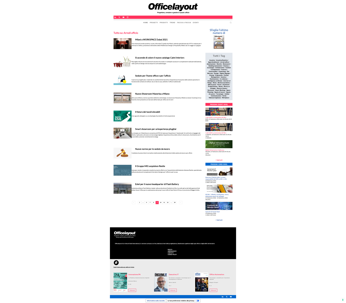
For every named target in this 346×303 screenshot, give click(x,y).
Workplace (225, 98)
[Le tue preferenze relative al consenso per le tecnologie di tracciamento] (343, 300)
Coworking (222, 71)
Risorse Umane (222, 88)
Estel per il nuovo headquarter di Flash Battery (157, 184)
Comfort (228, 68)
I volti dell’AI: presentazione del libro (215, 117)
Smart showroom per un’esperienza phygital (155, 129)
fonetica (223, 77)
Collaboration (219, 68)
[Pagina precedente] (133, 202)
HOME (145, 22)
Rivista (170, 249)
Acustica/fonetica (222, 60)
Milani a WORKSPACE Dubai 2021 (151, 39)
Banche (219, 64)
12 (167, 202)
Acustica (212, 60)
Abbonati (132, 290)
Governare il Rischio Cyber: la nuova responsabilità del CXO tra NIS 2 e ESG (216, 178)
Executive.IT (174, 274)
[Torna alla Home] (172, 8)
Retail (221, 86)
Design (216, 73)
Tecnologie (219, 94)
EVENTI (196, 22)
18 (174, 202)
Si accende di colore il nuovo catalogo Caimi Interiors (159, 57)
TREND (172, 22)
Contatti (171, 253)
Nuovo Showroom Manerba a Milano (152, 93)
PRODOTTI (164, 22)
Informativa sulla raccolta (156, 301)
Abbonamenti (172, 251)
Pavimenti (226, 85)
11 (164, 202)
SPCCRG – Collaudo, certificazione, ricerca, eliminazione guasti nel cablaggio (217, 195)
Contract (224, 69)
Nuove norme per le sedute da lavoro (152, 149)
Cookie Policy (172, 254)
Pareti (219, 85)
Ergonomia (219, 75)
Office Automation (216, 274)
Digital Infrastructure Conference (214, 150)
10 (160, 202)
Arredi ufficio (224, 62)
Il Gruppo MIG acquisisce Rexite (150, 166)
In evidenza (223, 79)
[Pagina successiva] (180, 202)
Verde (224, 96)
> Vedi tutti (219, 160)
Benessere (226, 64)
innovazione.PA (134, 274)
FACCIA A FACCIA (184, 22)
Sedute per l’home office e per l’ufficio (153, 75)
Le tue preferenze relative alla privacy (181, 301)
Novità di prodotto (224, 83)
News (215, 83)
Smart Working (220, 90)
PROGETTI (154, 22)
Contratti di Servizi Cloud (212, 211)
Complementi (215, 69)
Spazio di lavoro (219, 92)
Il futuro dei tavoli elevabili (147, 112)
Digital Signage (225, 73)
